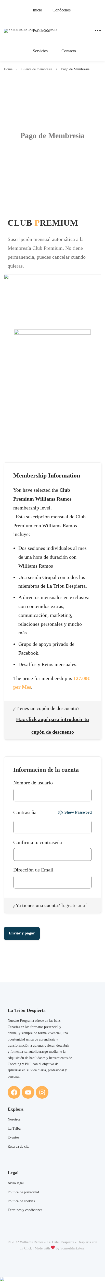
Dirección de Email (33, 869)
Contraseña (24, 812)
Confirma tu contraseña (37, 842)
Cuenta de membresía (36, 69)
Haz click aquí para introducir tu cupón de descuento (52, 721)
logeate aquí (74, 905)
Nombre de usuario (33, 782)
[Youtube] (28, 1092)
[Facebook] (14, 1092)
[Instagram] (42, 1092)
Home (8, 69)
